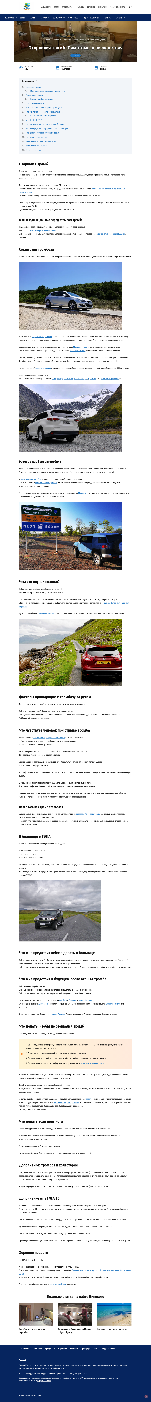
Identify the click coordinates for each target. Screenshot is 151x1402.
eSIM (95, 1349)
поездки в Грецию (43, 368)
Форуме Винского (44, 1381)
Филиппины (52, 1014)
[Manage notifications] (146, 1396)
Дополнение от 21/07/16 (36, 146)
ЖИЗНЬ (119, 18)
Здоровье (75, 55)
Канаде (60, 378)
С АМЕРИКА (57, 18)
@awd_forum (82, 1373)
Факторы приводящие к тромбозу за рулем (44, 107)
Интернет (91, 7)
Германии (73, 1000)
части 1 (88, 1099)
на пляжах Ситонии (77, 350)
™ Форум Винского (117, 7)
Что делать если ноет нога (37, 137)
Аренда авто (67, 7)
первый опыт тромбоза (42, 336)
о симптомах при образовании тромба (49, 737)
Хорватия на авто (113, 1004)
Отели (56, 7)
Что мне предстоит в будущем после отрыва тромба (48, 128)
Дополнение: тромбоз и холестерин (41, 141)
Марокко (82, 493)
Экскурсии (102, 7)
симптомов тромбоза (110, 378)
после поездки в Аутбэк (31, 479)
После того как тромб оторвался (43, 116)
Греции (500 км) (118, 234)
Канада (107, 603)
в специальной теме (58, 1284)
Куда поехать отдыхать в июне (112, 1329)
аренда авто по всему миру (92, 1063)
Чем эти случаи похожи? (36, 103)
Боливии (75, 1102)
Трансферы (85, 1349)
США (54, 378)
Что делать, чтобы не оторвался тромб (42, 133)
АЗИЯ (33, 18)
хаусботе (63, 1000)
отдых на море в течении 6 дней (42, 230)
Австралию (43, 1004)
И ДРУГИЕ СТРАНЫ (91, 18)
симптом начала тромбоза (46, 482)
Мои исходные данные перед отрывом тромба (48, 91)
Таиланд (61, 1014)
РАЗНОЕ (107, 18)
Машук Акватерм (80, 347)
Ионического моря (103, 234)
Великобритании (85, 1000)
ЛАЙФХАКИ (9, 18)
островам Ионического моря (88, 814)
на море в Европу (46, 613)
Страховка (80, 7)
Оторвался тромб (33, 87)
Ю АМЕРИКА (73, 18)
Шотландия (115, 603)
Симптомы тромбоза (34, 95)
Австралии (68, 378)
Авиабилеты (46, 7)
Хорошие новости (33, 150)
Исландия (125, 603)
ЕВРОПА (44, 18)
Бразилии (92, 378)
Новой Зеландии (80, 378)
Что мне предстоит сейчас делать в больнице (45, 124)
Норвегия (23, 606)
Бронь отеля (37, 1349)
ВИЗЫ (22, 18)
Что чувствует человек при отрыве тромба (44, 112)
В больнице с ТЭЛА (34, 120)
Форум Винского (84, 1365)
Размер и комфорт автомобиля (42, 99)
